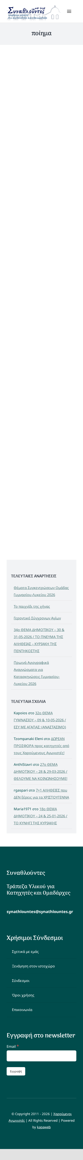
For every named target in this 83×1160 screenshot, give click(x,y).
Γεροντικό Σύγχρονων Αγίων (37, 618)
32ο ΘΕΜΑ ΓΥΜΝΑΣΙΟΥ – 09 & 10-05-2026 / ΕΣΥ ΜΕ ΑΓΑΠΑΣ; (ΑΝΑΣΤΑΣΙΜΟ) (40, 720)
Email (13, 1046)
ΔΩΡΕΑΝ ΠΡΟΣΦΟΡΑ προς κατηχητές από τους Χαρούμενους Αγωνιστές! (41, 745)
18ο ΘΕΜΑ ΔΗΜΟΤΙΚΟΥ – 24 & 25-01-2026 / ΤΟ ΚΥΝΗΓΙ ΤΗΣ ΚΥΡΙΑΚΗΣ (40, 815)
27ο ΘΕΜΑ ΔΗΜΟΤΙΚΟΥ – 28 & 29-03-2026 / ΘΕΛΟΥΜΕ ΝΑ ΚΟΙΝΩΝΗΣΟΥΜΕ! (40, 771)
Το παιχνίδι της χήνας (32, 606)
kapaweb (44, 1127)
